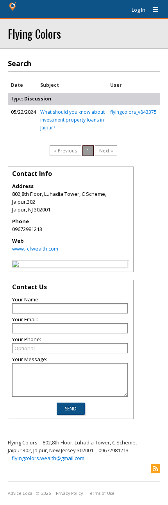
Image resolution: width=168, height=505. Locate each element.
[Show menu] (152, 9)
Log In (138, 9)
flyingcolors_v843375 (133, 112)
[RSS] (155, 468)
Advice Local (21, 493)
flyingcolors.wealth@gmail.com (48, 458)
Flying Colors (34, 33)
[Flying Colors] (16, 265)
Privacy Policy (69, 493)
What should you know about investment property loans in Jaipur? (72, 120)
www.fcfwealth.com (35, 248)
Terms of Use (101, 493)
